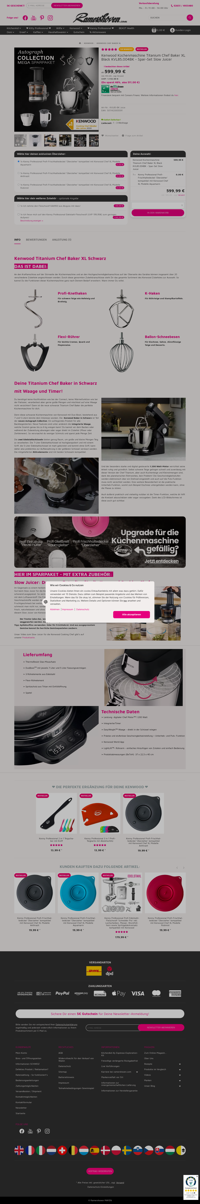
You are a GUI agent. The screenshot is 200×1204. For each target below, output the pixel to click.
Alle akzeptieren (131, 614)
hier (125, 601)
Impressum (67, 609)
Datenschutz (82, 609)
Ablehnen (55, 609)
